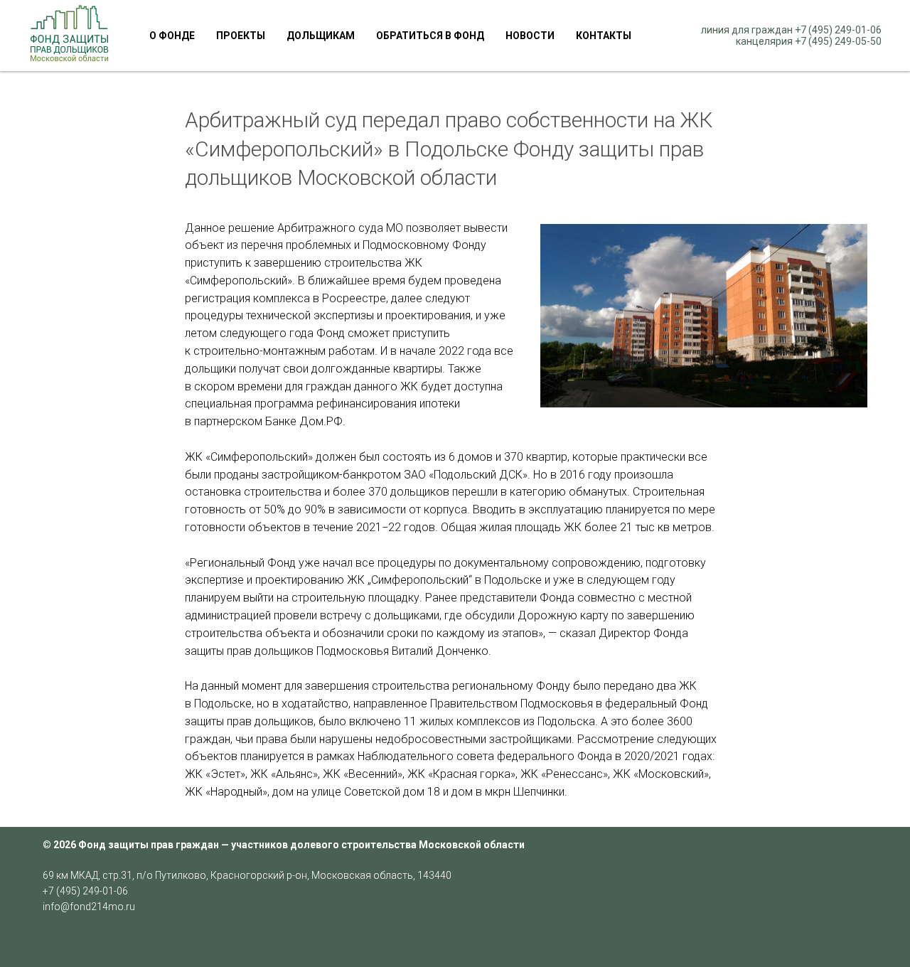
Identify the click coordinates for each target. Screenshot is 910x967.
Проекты (240, 35)
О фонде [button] (172, 35)
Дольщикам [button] (321, 35)
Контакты (603, 35)
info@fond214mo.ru (89, 906)
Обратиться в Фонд (430, 35)
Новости (530, 35)
